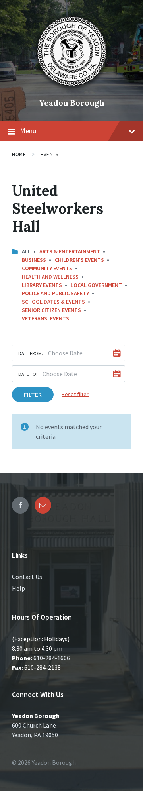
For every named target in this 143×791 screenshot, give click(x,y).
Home (19, 154)
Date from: (30, 353)
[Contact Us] (43, 505)
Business (34, 259)
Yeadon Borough (71, 103)
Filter (33, 394)
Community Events (47, 268)
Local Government (96, 285)
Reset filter (75, 394)
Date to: (27, 374)
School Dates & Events (53, 301)
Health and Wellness (50, 276)
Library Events (42, 285)
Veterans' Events (45, 318)
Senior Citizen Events (51, 310)
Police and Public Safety (55, 293)
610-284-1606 (51, 658)
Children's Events (79, 259)
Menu (28, 130)
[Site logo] (71, 89)
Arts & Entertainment (69, 251)
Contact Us (27, 577)
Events (49, 154)
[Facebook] (20, 505)
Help (18, 588)
